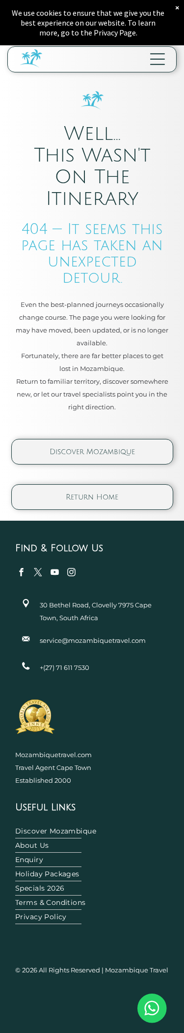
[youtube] (55, 573)
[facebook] (21, 573)
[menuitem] (92, 831)
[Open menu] (157, 59)
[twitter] (38, 573)
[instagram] (71, 573)
